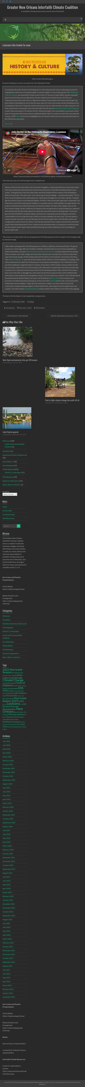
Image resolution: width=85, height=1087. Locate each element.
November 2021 (9, 954)
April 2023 (7, 888)
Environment (13, 688)
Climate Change (13, 680)
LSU (21, 704)
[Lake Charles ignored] (17, 408)
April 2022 (7, 935)
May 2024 (6, 838)
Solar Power (14, 719)
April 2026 (7, 753)
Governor (9, 693)
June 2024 (7, 834)
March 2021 (7, 985)
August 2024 (7, 826)
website (52, 281)
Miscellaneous (8, 477)
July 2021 (6, 970)
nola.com (9, 124)
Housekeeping (8, 465)
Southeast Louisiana (11, 721)
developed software (31, 289)
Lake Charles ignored (10, 432)
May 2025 (6, 795)
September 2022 (9, 916)
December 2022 (9, 904)
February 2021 (8, 989)
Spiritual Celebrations (11, 481)
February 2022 (8, 943)
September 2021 (9, 962)
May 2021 (6, 978)
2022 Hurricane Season (12, 671)
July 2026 (6, 741)
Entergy (5, 688)
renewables (6, 719)
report (18, 116)
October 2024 (8, 819)
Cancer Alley (11, 675)
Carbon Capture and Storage (12, 676)
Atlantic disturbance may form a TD (65, 316)
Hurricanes (20, 696)
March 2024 (7, 846)
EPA (20, 688)
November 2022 (9, 908)
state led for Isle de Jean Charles (65, 108)
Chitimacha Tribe (18, 302)
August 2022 (7, 919)
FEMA (5, 691)
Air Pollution (16, 673)
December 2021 (9, 950)
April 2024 (7, 842)
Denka (19, 686)
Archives (6, 492)
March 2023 (7, 892)
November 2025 (9, 772)
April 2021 (7, 981)
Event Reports (8, 461)
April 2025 (7, 799)
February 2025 (8, 807)
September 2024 (9, 823)
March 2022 (7, 939)
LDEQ (21, 701)
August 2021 (7, 966)
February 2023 (8, 896)
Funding (30, 302)
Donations (7, 451)
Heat (4, 696)
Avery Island (55, 278)
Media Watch (40, 308)
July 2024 (6, 830)
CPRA (15, 686)
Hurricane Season (8, 698)
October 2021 (8, 958)
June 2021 (7, 974)
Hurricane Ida (11, 695)
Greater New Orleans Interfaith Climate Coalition (42, 7)
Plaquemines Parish (12, 717)
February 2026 (8, 761)
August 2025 (7, 784)
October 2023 (8, 865)
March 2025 (7, 803)
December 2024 (9, 815)
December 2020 (9, 997)
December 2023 (9, 857)
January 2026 (8, 764)
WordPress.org (8, 518)
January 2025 (8, 811)
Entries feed (7, 511)
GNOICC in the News (13, 472)
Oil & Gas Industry (16, 714)
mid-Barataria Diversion (15, 705)
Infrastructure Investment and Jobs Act (40, 251)
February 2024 (8, 850)
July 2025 (6, 788)
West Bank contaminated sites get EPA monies (20, 360)
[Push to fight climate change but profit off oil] (60, 368)
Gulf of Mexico (20, 693)
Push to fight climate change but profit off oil (62, 400)
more (17, 567)
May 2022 (6, 931)
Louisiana (13, 703)
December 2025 (9, 768)
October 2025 (8, 776)
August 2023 (7, 873)
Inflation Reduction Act (16, 259)
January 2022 (8, 947)
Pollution (21, 717)
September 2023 (9, 869)
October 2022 (8, 912)
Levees (4, 704)
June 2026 (7, 745)
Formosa (16, 691)
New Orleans (13, 710)
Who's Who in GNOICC (12, 485)
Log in (5, 507)
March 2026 (7, 757)
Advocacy (6, 441)
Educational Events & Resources (15, 455)
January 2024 (8, 854)
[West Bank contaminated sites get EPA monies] (18, 328)
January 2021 (8, 993)
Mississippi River (9, 709)
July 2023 (6, 877)
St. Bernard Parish (13, 724)
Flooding (11, 691)
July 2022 (6, 923)
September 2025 (9, 780)
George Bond (10, 308)
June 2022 (7, 927)
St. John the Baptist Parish (15, 727)
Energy (24, 685)
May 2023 (6, 885)
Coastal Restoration (9, 683)
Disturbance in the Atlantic (16, 316)
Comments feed (9, 514)
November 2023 (9, 861)
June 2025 (7, 792)
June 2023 (7, 881)
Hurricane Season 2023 (14, 699)
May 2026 (6, 749)
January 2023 (8, 900)
